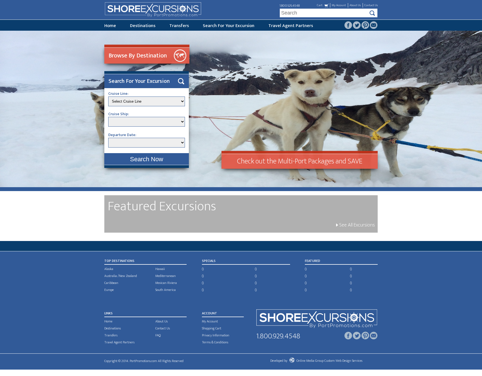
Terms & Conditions (215, 342)
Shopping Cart (211, 328)
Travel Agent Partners (290, 26)
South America (165, 290)
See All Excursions (356, 225)
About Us (355, 5)
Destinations (142, 26)
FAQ (158, 335)
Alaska (108, 269)
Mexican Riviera (166, 283)
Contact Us (371, 5)
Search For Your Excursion (228, 26)
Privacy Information (215, 335)
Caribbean (111, 283)
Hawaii (160, 269)
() (203, 269)
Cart (319, 5)
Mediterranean (165, 276)
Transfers (179, 26)
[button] (146, 159)
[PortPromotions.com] (316, 319)
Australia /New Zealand (120, 276)
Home (110, 26)
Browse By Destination (138, 55)
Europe (109, 290)
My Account (339, 5)
